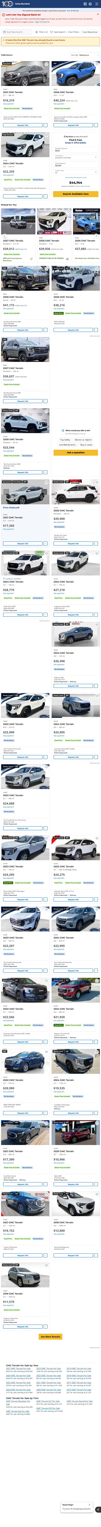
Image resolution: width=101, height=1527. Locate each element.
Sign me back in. (42, 21)
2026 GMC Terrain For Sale (18, 1375)
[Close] (89, 1504)
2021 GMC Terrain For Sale (48, 1382)
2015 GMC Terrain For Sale (79, 1389)
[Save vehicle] (46, 64)
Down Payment (60, 163)
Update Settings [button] (85, 186)
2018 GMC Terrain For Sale (79, 1375)
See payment (8, 104)
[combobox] (17, 32)
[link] (27, 108)
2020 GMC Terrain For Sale (48, 1389)
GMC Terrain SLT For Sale (48, 1401)
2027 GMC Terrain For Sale (18, 1368)
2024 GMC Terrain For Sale (18, 1389)
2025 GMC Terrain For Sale (18, 1382)
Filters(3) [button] (43, 32)
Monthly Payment (61, 148)
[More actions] (45, 125)
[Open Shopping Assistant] (98, 1510)
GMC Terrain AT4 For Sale (48, 1408)
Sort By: (74, 55)
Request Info (22, 125)
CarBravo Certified (13, 579)
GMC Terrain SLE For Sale (17, 1411)
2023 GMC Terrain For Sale (48, 1368)
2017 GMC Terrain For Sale (79, 1382)
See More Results (50, 1336)
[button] (85, 4)
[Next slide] (96, 236)
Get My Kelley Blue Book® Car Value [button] (75, 177)
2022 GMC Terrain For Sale (48, 1375)
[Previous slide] (4, 236)
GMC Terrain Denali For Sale (80, 1401)
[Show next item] (44, 492)
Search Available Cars (76, 194)
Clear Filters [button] (73, 32)
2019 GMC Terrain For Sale (79, 1368)
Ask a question (76, 452)
